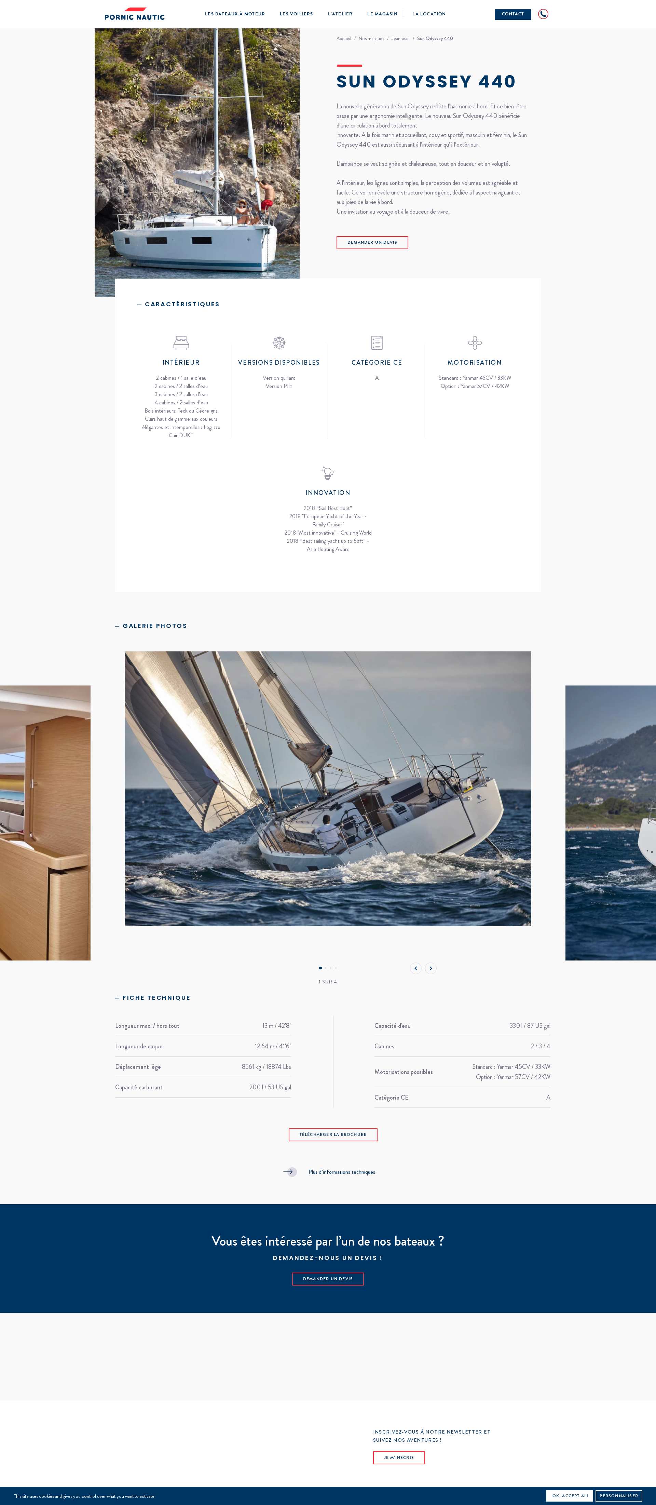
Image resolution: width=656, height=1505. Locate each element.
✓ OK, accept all (568, 1496)
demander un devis (372, 243)
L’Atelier (340, 14)
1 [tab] (320, 967)
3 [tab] (330, 967)
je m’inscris (399, 1458)
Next (431, 968)
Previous (416, 968)
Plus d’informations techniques (342, 1172)
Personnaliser (619, 1496)
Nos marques (371, 38)
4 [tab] (335, 967)
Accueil (344, 38)
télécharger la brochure (333, 1135)
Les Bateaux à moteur (235, 14)
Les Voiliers (296, 14)
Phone (543, 14)
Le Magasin (382, 14)
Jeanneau (401, 38)
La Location (429, 14)
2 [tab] (325, 967)
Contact (513, 14)
